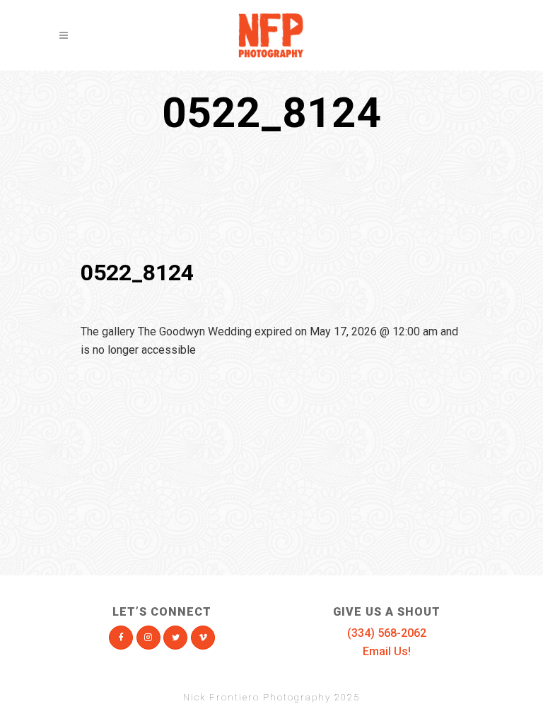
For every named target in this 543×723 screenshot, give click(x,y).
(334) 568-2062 (386, 633)
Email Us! (387, 651)
